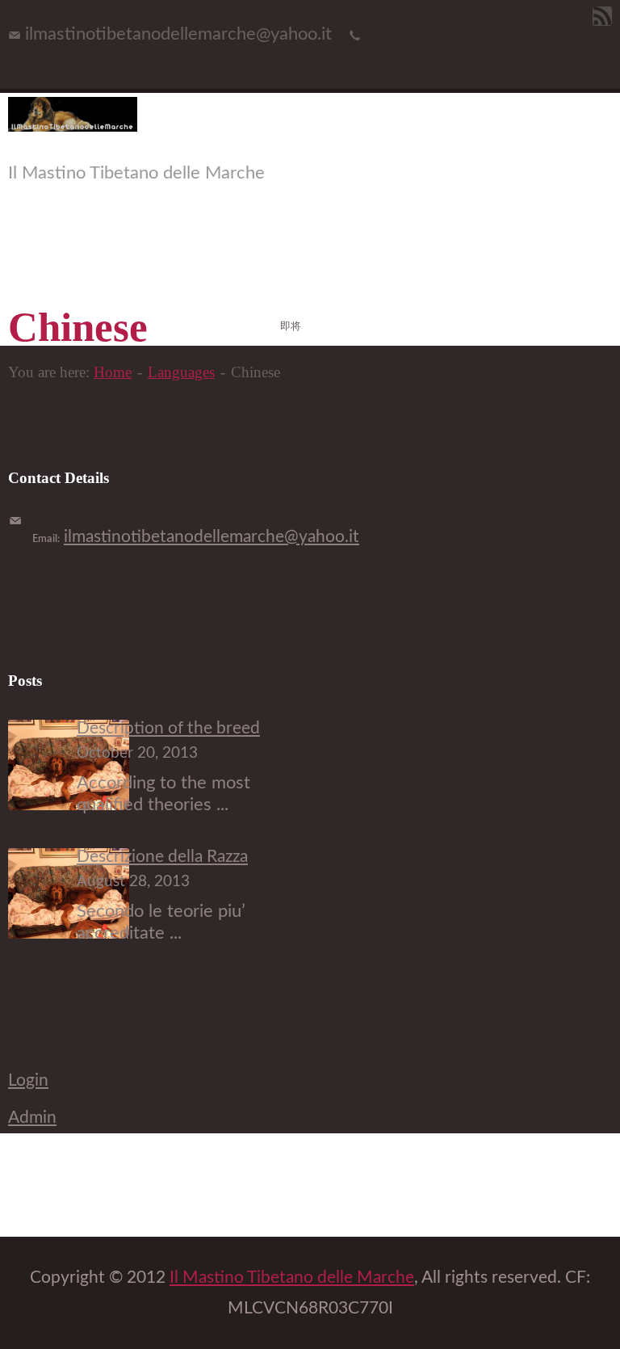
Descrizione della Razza (162, 856)
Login (28, 1080)
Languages (181, 372)
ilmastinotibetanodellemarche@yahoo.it (211, 536)
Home (113, 372)
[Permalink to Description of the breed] (68, 804)
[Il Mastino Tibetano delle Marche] (72, 126)
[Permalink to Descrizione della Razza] (68, 933)
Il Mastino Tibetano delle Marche (292, 1277)
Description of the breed (168, 728)
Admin (32, 1117)
